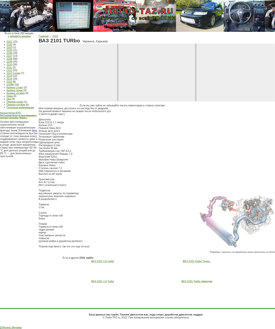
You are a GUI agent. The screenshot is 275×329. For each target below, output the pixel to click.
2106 (9, 53)
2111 (9, 67)
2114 (9, 79)
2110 (9, 64)
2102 (9, 44)
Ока (9, 99)
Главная (44, 36)
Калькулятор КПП (10, 113)
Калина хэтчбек (16, 93)
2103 (9, 47)
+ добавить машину (19, 36)
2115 (9, 81)
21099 (10, 84)
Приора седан (15, 101)
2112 (9, 70)
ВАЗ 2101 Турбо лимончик (196, 281)
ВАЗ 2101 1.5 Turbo (102, 281)
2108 (9, 58)
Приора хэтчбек (16, 104)
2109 (9, 61)
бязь (34, 130)
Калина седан (15, 90)
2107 (9, 56)
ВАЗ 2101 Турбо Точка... (197, 261)
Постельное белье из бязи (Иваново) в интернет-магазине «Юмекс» (18, 116)
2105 (9, 50)
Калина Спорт (15, 87)
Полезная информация (20, 107)
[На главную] (137, 22)
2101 (9, 41)
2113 (9, 76)
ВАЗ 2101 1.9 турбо (102, 261)
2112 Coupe (13, 73)
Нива (10, 96)
